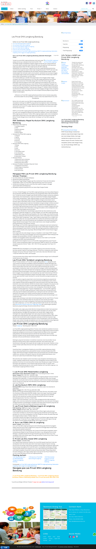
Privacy (50, 538)
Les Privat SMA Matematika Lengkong (22, 43)
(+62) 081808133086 (78, 519)
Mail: (70, 521)
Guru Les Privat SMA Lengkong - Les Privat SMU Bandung (46, 19)
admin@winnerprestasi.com (78, 521)
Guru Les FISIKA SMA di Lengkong (21, 48)
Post (31, 8)
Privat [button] (39, 8)
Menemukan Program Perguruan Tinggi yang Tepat (28, 304)
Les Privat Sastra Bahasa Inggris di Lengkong (23, 46)
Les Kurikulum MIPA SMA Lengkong (21, 45)
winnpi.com (38, 546)
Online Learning (22, 8)
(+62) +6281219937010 (77, 516)
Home (5, 8)
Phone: (71, 519)
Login (3, 4)
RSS (50, 540)
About (11, 8)
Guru (46, 262)
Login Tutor (57, 538)
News (47, 8)
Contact (55, 8)
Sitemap (45, 540)
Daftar (8, 4)
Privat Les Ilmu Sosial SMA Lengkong (21, 49)
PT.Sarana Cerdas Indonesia (65, 546)
